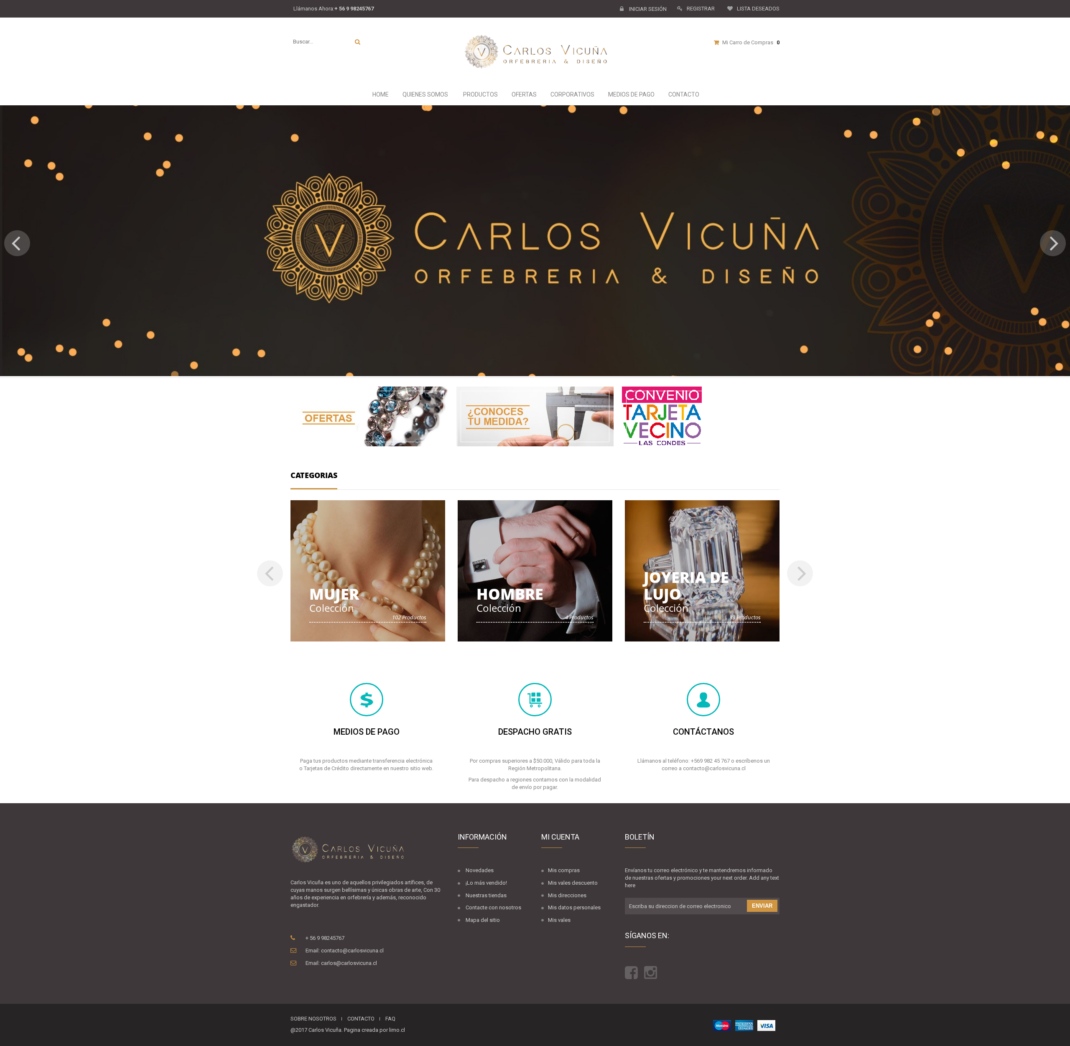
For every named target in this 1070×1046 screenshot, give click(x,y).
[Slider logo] (535, 240)
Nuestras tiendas (486, 895)
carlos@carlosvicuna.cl (349, 963)
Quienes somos (424, 94)
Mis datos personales (574, 907)
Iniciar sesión (647, 9)
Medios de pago (631, 94)
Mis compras (564, 870)
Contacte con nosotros (493, 907)
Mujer (334, 594)
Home (380, 94)
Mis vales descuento (573, 883)
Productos (480, 94)
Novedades (480, 870)
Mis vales (559, 920)
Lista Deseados (758, 8)
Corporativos (571, 94)
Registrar (701, 8)
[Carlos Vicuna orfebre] (540, 52)
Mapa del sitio (483, 920)
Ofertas (523, 94)
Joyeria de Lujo (686, 585)
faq (390, 1018)
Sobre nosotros (313, 1018)
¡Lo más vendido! (486, 883)
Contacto (683, 94)
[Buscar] (357, 42)
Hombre (509, 594)
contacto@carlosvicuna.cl (352, 950)
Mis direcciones (567, 895)
